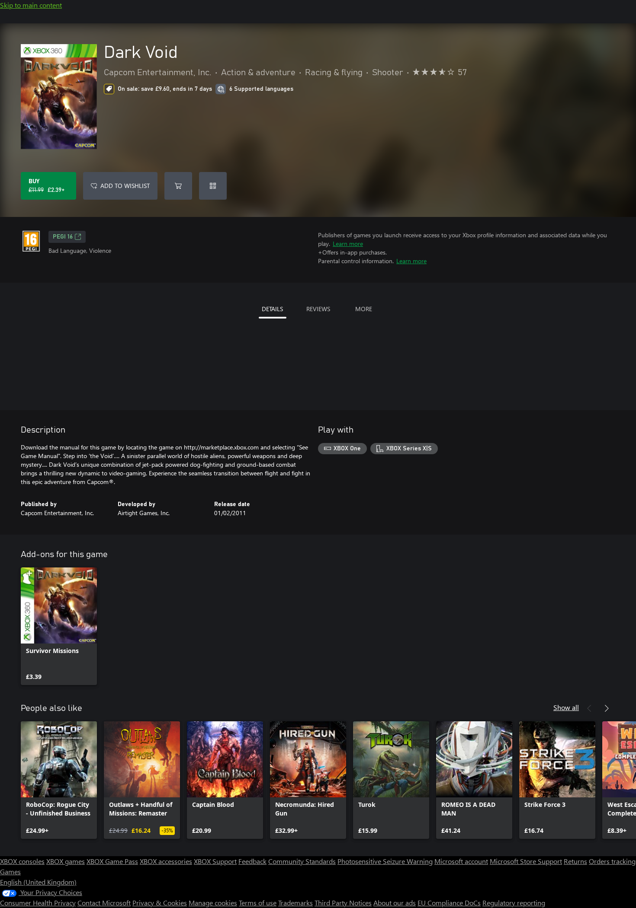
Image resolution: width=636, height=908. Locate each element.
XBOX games (65, 861)
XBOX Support (215, 861)
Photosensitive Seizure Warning (385, 861)
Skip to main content (31, 5)
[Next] (606, 708)
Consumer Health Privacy (38, 902)
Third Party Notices (343, 902)
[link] (59, 626)
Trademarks (295, 902)
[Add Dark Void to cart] (178, 186)
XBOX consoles (22, 861)
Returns (575, 861)
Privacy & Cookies (159, 902)
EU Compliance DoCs (449, 902)
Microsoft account (461, 861)
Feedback (252, 861)
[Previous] (589, 708)
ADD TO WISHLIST (125, 186)
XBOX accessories (166, 861)
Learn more (348, 243)
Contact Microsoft (104, 902)
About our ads (394, 902)
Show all (566, 707)
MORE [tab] (363, 309)
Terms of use (257, 902)
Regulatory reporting (513, 902)
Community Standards (302, 861)
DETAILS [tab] (272, 309)
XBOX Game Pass (112, 861)
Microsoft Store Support (526, 861)
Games (10, 871)
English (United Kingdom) (38, 881)
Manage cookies (213, 902)
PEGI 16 (63, 237)
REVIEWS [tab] (318, 309)
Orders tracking (612, 861)
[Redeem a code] (213, 186)
